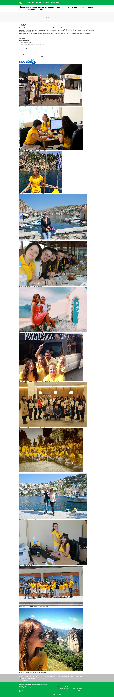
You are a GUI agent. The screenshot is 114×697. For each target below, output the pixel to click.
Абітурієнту (30, 17)
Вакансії (88, 17)
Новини (77, 17)
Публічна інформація (59, 17)
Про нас (23, 17)
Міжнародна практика (47, 17)
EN (21, 20)
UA (92, 17)
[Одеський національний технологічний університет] (20, 2)
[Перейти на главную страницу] (20, 13)
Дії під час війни (70, 17)
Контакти (82, 17)
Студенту (37, 17)
